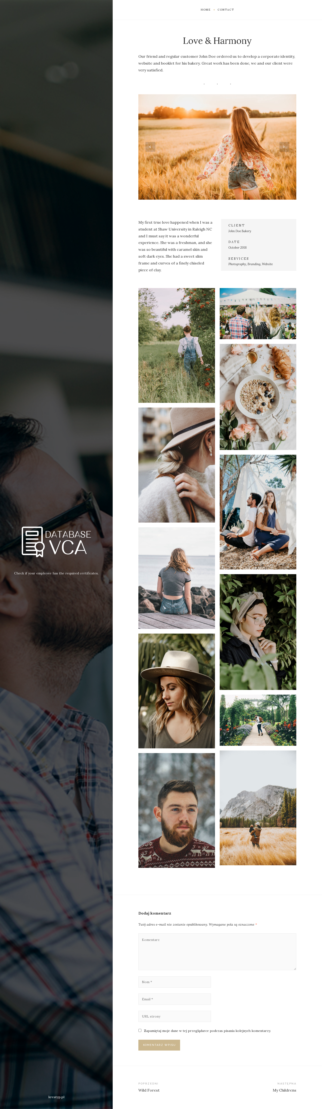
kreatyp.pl (56, 1097)
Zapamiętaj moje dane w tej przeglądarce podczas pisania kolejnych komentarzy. (207, 1031)
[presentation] (150, 147)
